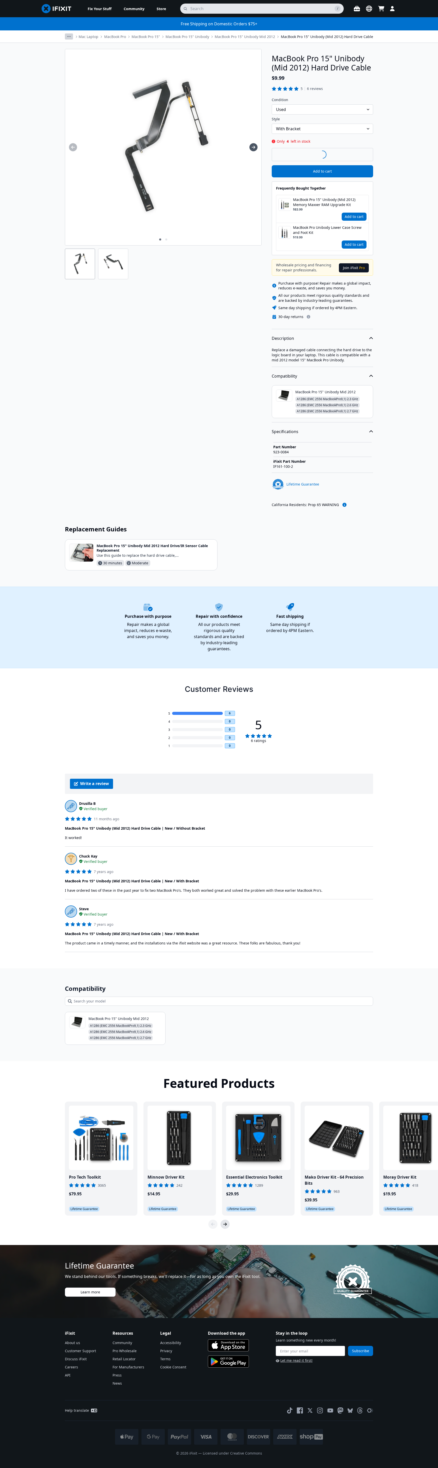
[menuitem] (100, 8)
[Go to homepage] (59, 8)
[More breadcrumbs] (69, 36)
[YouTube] (330, 1410)
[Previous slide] (212, 1224)
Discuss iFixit (76, 1358)
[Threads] (360, 1410)
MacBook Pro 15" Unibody (187, 36)
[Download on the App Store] (228, 1345)
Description (283, 338)
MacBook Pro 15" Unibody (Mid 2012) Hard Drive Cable (327, 36)
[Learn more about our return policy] (308, 317)
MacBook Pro (115, 36)
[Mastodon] (340, 1410)
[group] (73, 147)
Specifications (285, 431)
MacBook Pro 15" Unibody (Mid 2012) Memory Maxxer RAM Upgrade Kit (324, 202)
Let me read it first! (296, 1360)
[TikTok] (290, 1410)
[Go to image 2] (166, 239)
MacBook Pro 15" (146, 36)
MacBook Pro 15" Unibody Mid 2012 (245, 36)
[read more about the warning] (344, 505)
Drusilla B (87, 803)
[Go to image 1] (160, 239)
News (117, 1383)
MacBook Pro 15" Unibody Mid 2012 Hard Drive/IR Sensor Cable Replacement (152, 548)
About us (72, 1342)
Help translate (77, 1410)
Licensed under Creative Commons (232, 1453)
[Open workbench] (357, 9)
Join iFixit (354, 267)
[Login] (392, 9)
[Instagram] (320, 1410)
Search (360, 154)
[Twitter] (310, 1410)
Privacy (166, 1350)
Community (122, 1342)
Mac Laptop (88, 36)
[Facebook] (300, 1410)
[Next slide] (225, 1224)
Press (117, 1375)
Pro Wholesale (125, 1350)
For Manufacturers (128, 1367)
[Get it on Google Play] (228, 1361)
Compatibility (284, 376)
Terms (165, 1358)
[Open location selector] (369, 9)
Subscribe (360, 1350)
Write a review (94, 783)
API (67, 1375)
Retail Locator (124, 1358)
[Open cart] (381, 9)
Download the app (226, 1333)
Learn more (90, 1292)
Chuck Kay (88, 856)
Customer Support (80, 1350)
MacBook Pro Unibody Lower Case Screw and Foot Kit (327, 230)
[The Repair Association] (370, 1410)
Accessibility (170, 1342)
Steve (84, 908)
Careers (71, 1367)
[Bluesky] (350, 1410)
